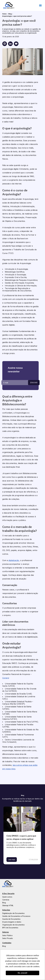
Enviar (33, 382)
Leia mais (11, 860)
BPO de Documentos (10, 928)
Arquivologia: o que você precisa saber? (17, 16)
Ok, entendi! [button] (22, 973)
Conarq (5, 678)
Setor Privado (7, 938)
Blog (10, 14)
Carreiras (5, 900)
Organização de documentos (13, 925)
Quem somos (7, 897)
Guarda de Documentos (11, 919)
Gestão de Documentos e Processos (16, 916)
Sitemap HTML (7, 905)
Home (4, 14)
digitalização (14, 560)
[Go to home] (8, 8)
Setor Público (7, 935)
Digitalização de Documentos (13, 913)
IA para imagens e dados (11, 922)
